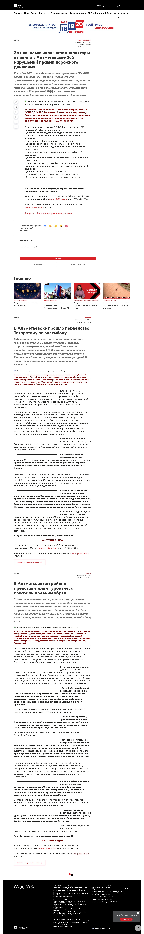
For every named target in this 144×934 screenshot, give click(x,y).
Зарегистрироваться (78, 264)
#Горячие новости (83, 40)
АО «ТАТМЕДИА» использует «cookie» (65, 919)
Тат (108, 6)
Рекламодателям (59, 13)
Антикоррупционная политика (102, 899)
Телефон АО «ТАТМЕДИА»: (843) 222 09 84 (105, 902)
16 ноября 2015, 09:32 (83, 320)
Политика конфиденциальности (63, 926)
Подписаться (126, 919)
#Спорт (88, 318)
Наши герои (30, 13)
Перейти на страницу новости (28, 562)
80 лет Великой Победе (100, 13)
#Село (88, 573)
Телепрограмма (78, 13)
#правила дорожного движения (54, 213)
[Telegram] (16, 107)
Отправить (58, 258)
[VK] (16, 887)
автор (16, 40)
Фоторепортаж (122, 13)
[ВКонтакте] (16, 102)
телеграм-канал (33, 207)
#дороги (29, 213)
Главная (18, 13)
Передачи (43, 13)
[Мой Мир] (16, 122)
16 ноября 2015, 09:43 (83, 42)
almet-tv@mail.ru (58, 198)
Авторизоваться (38, 264)
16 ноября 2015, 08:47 (83, 575)
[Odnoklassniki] (28, 887)
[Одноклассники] (16, 112)
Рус (99, 6)
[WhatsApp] (16, 117)
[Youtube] (22, 887)
